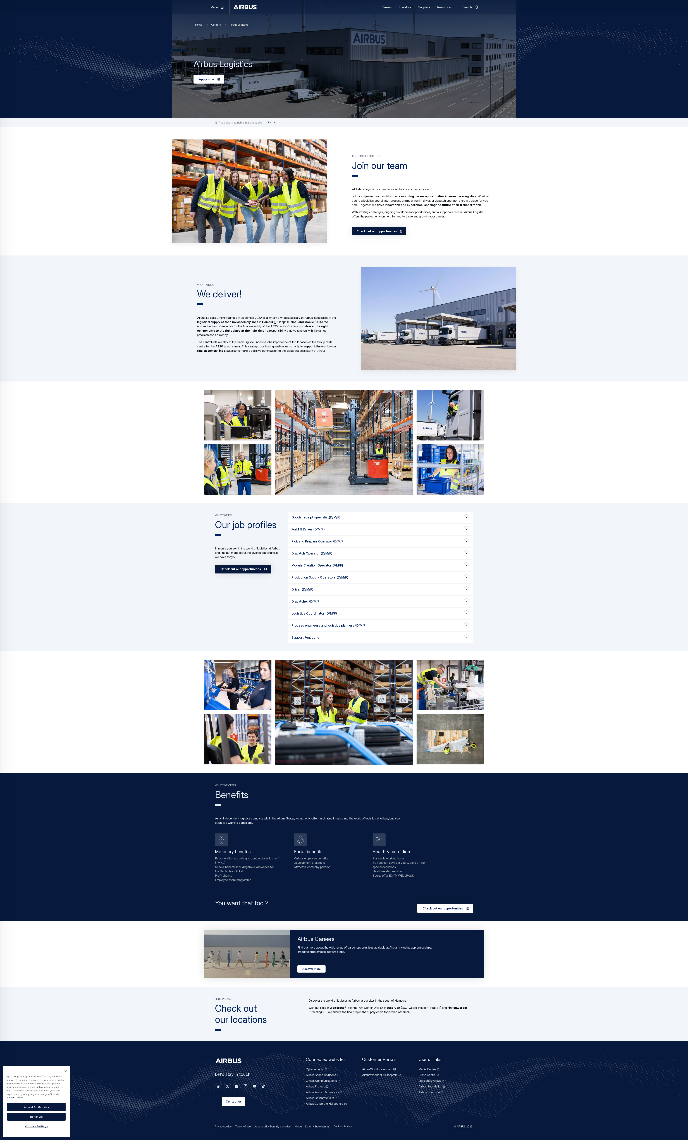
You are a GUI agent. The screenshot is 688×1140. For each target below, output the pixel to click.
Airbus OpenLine (429, 1092)
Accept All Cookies (36, 1107)
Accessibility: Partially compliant (272, 1126)
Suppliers (424, 7)
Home (198, 24)
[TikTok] (263, 1086)
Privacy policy (223, 1126)
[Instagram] (245, 1086)
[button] (249, 191)
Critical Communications (321, 1080)
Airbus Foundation (430, 1086)
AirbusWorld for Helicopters (380, 1075)
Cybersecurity (315, 1069)
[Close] (66, 1071)
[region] (36, 1101)
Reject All (36, 1116)
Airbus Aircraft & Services (322, 1092)
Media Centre (427, 1069)
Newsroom (444, 7)
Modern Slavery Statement (310, 1126)
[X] (227, 1086)
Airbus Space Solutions (321, 1075)
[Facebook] (236, 1086)
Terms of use (243, 1126)
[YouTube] (254, 1086)
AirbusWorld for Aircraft (377, 1069)
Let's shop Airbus (430, 1080)
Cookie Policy (15, 1097)
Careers (387, 7)
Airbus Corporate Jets (320, 1098)
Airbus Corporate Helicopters (324, 1103)
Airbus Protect (315, 1086)
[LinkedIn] (218, 1086)
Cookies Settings (343, 1126)
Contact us (234, 1101)
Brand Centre (427, 1075)
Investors (405, 7)
